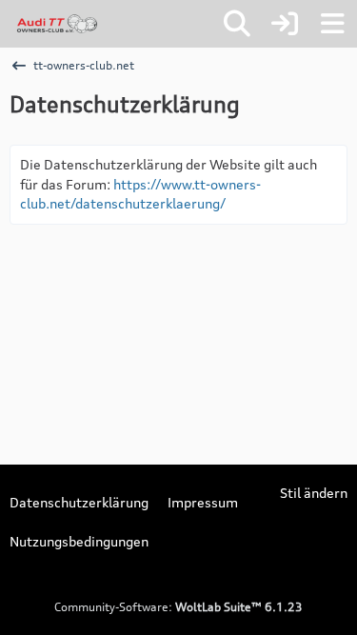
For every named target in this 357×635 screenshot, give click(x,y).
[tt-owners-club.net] (57, 24)
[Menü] (332, 24)
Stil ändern (313, 493)
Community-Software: (178, 607)
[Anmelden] (285, 24)
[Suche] (237, 24)
